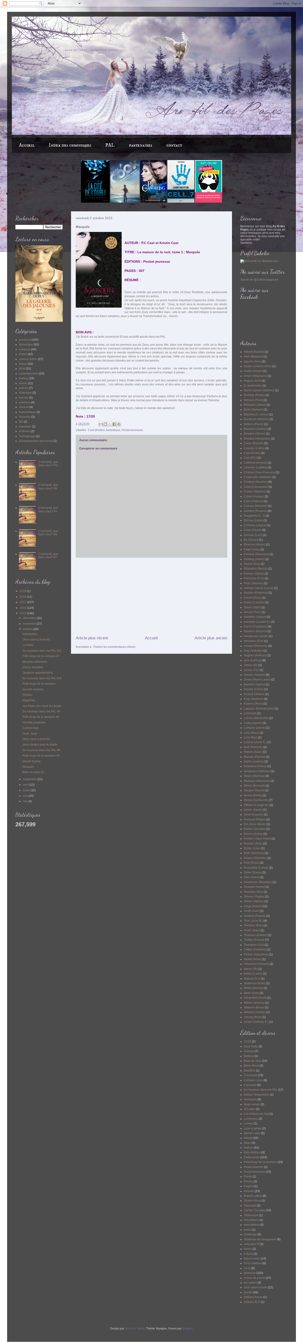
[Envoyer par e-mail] (100, 424)
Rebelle (249, 1191)
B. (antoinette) (253, 385)
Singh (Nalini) (253, 906)
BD (21, 421)
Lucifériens (251, 1118)
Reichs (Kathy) (253, 834)
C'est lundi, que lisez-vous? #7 (48, 555)
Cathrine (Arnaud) (255, 462)
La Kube (27, 645)
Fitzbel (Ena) (252, 564)
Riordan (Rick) (253, 843)
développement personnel (36, 441)
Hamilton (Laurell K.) (257, 621)
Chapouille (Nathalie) (258, 477)
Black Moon (251, 1065)
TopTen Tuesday (254, 1210)
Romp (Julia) (252, 848)
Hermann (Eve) (253, 641)
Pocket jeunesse (132, 430)
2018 (23, 596)
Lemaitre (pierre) (254, 727)
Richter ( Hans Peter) (257, 838)
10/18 (247, 1041)
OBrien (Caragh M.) (256, 805)
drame (23, 383)
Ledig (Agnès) (253, 723)
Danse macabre (32, 667)
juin (25, 795)
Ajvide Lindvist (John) (258, 366)
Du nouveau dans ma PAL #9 (41, 711)
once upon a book (255, 1287)
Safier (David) (253, 872)
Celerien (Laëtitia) (255, 467)
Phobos (27, 695)
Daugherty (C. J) (254, 515)
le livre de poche (254, 1278)
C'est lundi (250, 1075)
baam (247, 1229)
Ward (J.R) (251, 969)
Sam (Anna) (251, 877)
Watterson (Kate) (254, 983)
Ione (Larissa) (253, 660)
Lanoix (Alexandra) (256, 718)
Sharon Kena (252, 1200)
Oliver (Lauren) (253, 814)
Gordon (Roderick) (256, 592)
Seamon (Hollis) (254, 887)
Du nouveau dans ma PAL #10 (42, 678)
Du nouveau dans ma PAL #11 (42, 650)
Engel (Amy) (252, 549)
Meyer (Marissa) (254, 776)
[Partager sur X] (109, 424)
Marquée (28, 766)
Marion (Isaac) (253, 752)
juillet (27, 790)
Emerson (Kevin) (254, 544)
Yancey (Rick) (253, 1017)
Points (248, 1176)
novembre (30, 623)
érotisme (24, 431)
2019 (23, 591)
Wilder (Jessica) (254, 1002)
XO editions (251, 1220)
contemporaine (28, 373)
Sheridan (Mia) (253, 891)
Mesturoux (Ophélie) (257, 771)
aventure (24, 402)
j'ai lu (247, 1268)
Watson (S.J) (252, 978)
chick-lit (24, 407)
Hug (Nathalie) (253, 650)
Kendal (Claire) (253, 689)
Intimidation (29, 634)
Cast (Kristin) (96, 430)
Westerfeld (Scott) (255, 997)
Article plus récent (92, 638)
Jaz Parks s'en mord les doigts (41, 706)
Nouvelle (25, 416)
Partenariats (251, 1157)
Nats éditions (252, 1152)
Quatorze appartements (37, 672)
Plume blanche (253, 1167)
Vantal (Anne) (252, 959)
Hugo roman (252, 1104)
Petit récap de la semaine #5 (40, 717)
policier (23, 388)
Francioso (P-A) (254, 578)
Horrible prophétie (34, 722)
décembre (30, 618)
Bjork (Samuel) (253, 409)
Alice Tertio (251, 1046)
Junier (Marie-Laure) (257, 679)
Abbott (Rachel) (254, 351)
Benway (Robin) (254, 395)
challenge (250, 1234)
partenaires (140, 145)
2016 (23, 608)
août (26, 784)
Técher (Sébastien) (256, 954)
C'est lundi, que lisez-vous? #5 (48, 532)
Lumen (248, 1123)
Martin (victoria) (254, 761)
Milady (248, 1138)
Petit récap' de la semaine (39, 683)
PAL (110, 145)
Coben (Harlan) (254, 496)
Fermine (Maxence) (256, 554)
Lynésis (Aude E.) (255, 742)
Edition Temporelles (256, 1094)
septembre (30, 779)
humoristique (27, 412)
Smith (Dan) (251, 911)
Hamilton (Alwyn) (255, 617)
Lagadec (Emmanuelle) (259, 708)
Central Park (30, 728)
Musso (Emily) (253, 795)
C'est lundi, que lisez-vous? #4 (48, 509)
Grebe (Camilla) (254, 602)
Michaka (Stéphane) (257, 781)
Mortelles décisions (34, 661)
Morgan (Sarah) (254, 790)
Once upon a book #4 (36, 739)
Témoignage (27, 436)
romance (24, 349)
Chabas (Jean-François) (259, 472)
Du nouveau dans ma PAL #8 (41, 750)
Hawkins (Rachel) (255, 631)
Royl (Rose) (251, 862)
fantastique (113, 430)
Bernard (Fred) (253, 400)
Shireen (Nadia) (254, 896)
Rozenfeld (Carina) (256, 867)
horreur (23, 397)
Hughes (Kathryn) (255, 655)
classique (25, 426)
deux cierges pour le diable (40, 744)
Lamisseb (250, 713)
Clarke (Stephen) (255, 491)
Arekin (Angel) (253, 371)
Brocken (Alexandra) (257, 438)
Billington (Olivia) (255, 404)
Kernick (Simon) (254, 694)
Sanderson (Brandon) (258, 882)
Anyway (249, 1051)
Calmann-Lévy (253, 1080)
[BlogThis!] (105, 424)
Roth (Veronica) (254, 853)
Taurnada (250, 1205)
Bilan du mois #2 (33, 772)
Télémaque (251, 1215)
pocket (248, 1292)
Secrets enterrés (33, 689)
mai (25, 801)
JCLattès (249, 1109)
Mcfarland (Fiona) (255, 766)
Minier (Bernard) (254, 785)
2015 (23, 613)
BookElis (249, 1070)
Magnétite (28, 700)
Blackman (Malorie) (256, 419)
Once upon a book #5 (36, 639)
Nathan (248, 1147)
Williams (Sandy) (255, 1012)
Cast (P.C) (250, 457)
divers (248, 1248)
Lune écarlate (253, 1128)
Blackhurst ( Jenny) (256, 414)
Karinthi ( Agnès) (254, 684)
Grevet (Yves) (252, 612)
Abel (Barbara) (253, 356)
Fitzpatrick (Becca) (255, 568)
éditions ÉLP (252, 1302)
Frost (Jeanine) (253, 583)
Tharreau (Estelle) (255, 935)
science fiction (28, 359)
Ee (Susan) (251, 539)
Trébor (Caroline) (255, 949)
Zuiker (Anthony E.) (256, 1022)
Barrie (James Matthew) (259, 390)
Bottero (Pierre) (253, 424)
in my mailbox (253, 1263)
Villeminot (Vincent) (256, 964)
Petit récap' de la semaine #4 (41, 755)
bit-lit (22, 368)
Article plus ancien (211, 638)
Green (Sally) (252, 607)
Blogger (187, 1328)
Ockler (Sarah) (253, 809)
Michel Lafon (252, 1133)
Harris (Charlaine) (255, 626)
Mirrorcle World (135, 1328)
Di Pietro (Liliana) (255, 525)
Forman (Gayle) (254, 573)
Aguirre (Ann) (252, 361)
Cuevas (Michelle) (255, 506)
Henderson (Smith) (256, 636)
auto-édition (251, 1224)
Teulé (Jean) (252, 930)
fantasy (23, 378)
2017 (23, 602)
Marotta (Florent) (254, 756)
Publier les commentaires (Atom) (114, 647)
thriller (23, 354)
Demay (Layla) (253, 520)
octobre (28, 629)
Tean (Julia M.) (253, 920)
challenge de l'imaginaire (260, 1239)
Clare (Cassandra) (256, 486)
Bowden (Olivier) (254, 433)
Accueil (27, 145)
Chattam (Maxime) (255, 482)
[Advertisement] (151, 596)
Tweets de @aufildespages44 (259, 279)
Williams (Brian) (254, 1007)
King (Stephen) (253, 699)
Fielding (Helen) (254, 559)
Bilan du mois (252, 1061)
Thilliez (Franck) (254, 939)
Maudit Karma (31, 761)
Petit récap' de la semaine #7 (41, 656)
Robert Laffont (253, 1196)
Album (23, 364)
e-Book (248, 1253)
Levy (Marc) (251, 732)
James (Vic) (251, 670)
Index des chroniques (70, 145)
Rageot (248, 1186)
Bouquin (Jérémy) (255, 429)
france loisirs (252, 1258)
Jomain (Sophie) (254, 674)
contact (174, 145)
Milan (247, 1143)
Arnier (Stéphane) (255, 376)
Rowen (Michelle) (255, 858)
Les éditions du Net (256, 1113)
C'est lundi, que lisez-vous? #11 (48, 463)
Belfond (249, 1056)
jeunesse (25, 339)
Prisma (248, 1181)
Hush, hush (29, 733)
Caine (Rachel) (253, 443)
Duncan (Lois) (253, 535)
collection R (251, 1244)
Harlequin (250, 1099)
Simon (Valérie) (254, 901)
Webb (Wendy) (253, 988)
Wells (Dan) (251, 993)
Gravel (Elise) (252, 597)
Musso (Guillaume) (256, 800)
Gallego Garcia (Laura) (258, 588)
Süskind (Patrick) (255, 916)
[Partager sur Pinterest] (118, 424)
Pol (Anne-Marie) (255, 824)
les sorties (250, 1282)
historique (25, 392)
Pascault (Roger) (255, 819)
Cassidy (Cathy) (254, 448)
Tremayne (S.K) (254, 944)
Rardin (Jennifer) (255, 829)
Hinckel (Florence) (255, 646)
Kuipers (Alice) (253, 703)
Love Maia (250, 737)
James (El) (251, 665)
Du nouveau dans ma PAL (260, 1089)
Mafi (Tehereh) (253, 747)
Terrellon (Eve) (253, 925)
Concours (250, 1085)
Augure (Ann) (252, 380)
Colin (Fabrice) (253, 501)
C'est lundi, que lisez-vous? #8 (48, 486)
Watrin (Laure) (253, 973)
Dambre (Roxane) (255, 511)
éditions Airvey (253, 1297)
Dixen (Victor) (252, 530)
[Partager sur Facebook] (114, 424)
